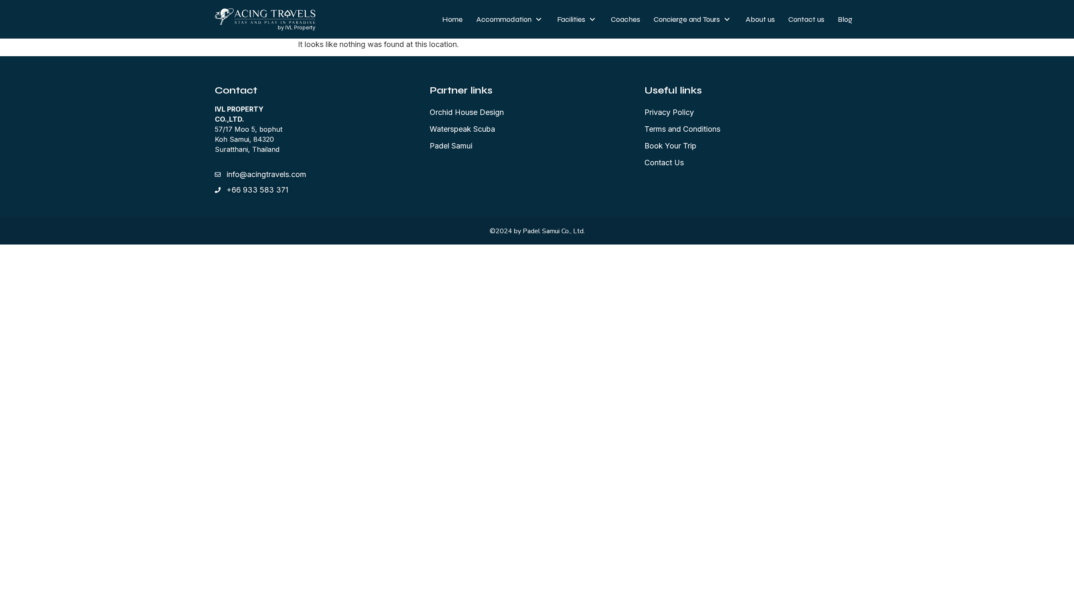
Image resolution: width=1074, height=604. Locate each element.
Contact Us (664, 162)
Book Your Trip (670, 145)
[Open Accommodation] (539, 19)
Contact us (806, 19)
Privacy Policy (669, 112)
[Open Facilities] (592, 19)
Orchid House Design (467, 112)
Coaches (625, 19)
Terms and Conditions (682, 129)
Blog (845, 19)
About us (760, 19)
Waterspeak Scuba (462, 129)
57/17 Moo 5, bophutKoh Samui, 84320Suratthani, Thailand (248, 129)
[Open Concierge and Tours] (727, 19)
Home (452, 19)
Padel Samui (451, 145)
